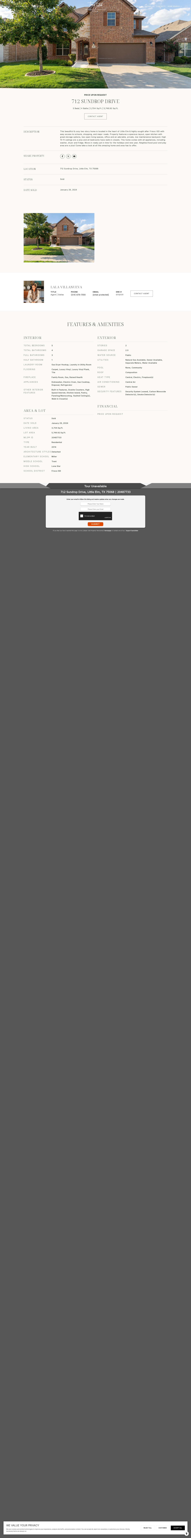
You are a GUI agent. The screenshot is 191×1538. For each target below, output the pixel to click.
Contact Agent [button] (95, 116)
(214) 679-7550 (78, 295)
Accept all (178, 1528)
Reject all (148, 1528)
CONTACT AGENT (141, 293)
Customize (163, 1528)
